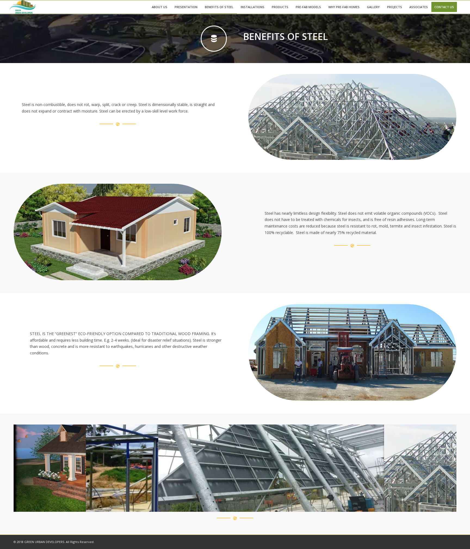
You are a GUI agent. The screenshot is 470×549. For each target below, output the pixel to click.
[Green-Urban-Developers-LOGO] (23, 7)
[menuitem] (159, 7)
